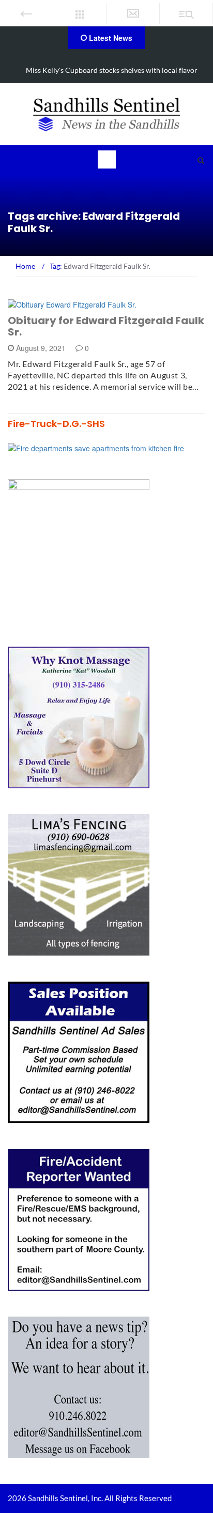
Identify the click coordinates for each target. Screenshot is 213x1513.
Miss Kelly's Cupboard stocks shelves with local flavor (111, 70)
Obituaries (42, 303)
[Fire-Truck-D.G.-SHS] (96, 447)
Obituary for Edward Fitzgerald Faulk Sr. (106, 326)
